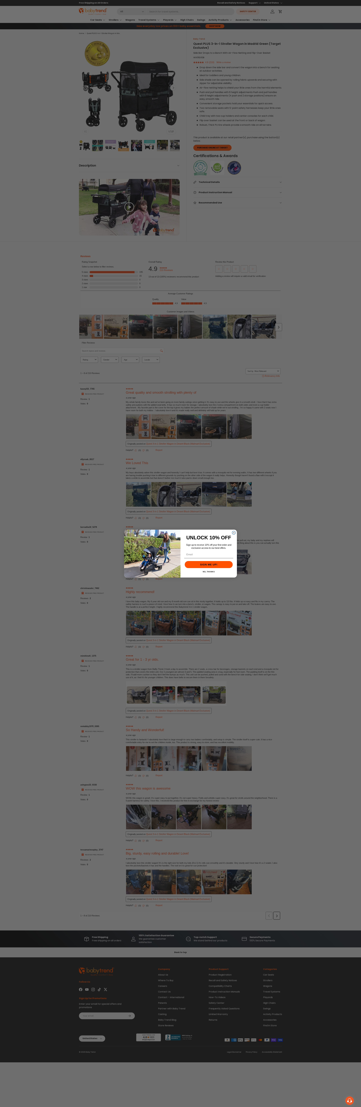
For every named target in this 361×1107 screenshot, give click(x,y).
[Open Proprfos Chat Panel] (349, 1100)
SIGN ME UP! (208, 564)
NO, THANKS (209, 571)
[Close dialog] (233, 532)
